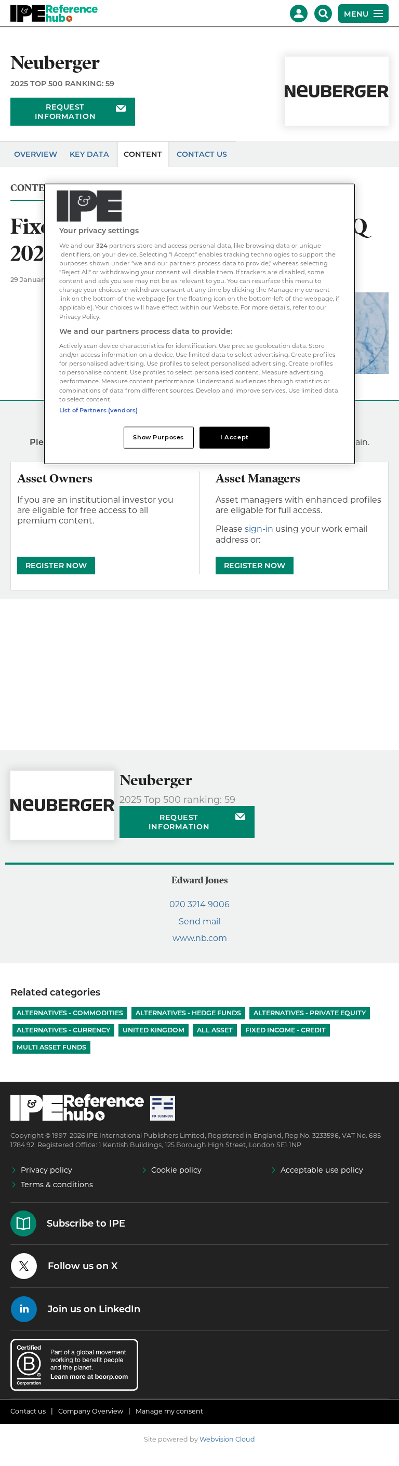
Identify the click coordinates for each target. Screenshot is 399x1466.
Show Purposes (158, 436)
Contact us (28, 1411)
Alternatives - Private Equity (310, 1013)
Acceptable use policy (322, 1170)
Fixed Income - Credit (285, 1030)
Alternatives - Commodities (70, 1013)
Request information (65, 111)
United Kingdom (153, 1030)
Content (143, 154)
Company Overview (90, 1411)
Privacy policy (46, 1170)
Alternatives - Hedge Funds (188, 1013)
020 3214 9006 (199, 904)
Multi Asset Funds (51, 1047)
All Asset (215, 1030)
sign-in (259, 529)
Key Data (89, 154)
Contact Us (202, 154)
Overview (35, 154)
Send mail (199, 921)
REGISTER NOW (56, 565)
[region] (199, 323)
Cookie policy (176, 1170)
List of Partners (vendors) (98, 409)
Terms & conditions (57, 1184)
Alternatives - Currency (63, 1030)
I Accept (234, 436)
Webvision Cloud (227, 1439)
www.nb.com (199, 938)
